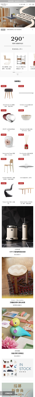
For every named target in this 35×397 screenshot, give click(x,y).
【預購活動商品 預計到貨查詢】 (14, 29)
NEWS (3, 29)
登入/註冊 (23, 4)
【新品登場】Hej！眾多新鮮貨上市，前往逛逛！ (18, 1)
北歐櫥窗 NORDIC (4, 4)
